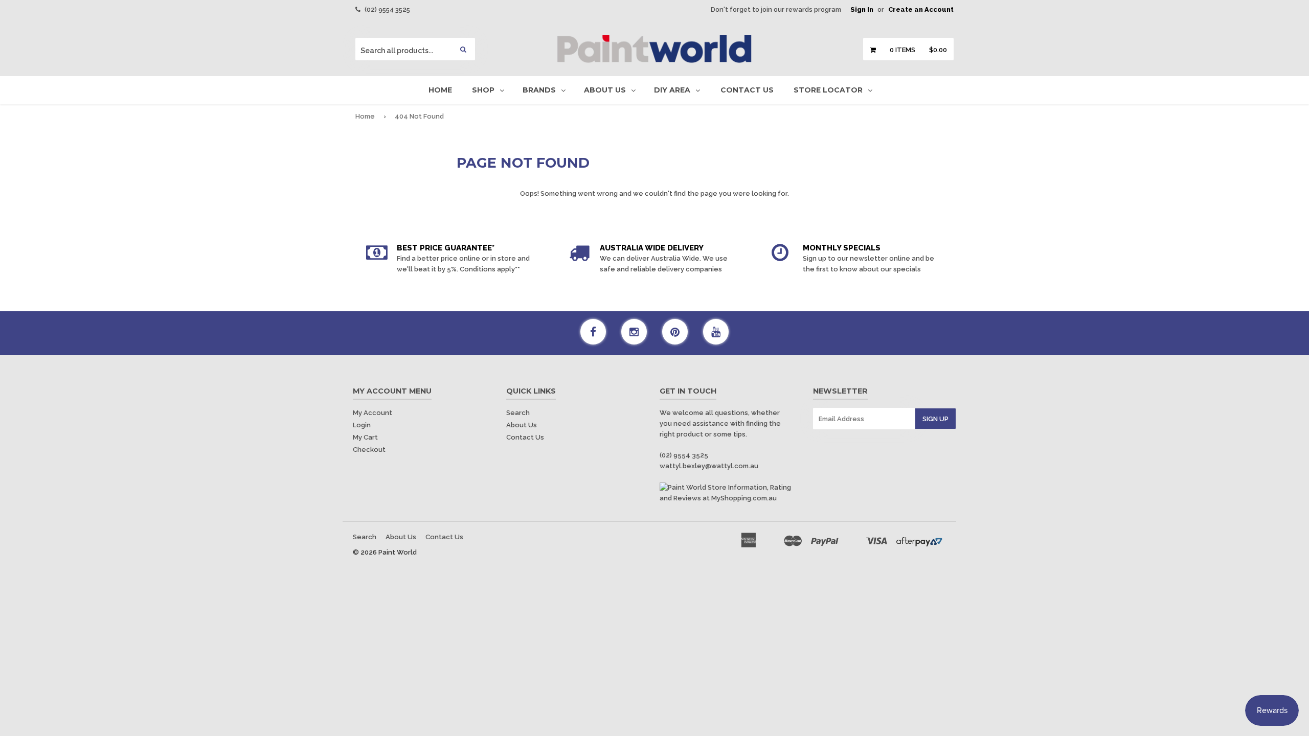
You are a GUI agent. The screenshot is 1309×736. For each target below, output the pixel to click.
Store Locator (828, 90)
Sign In (861, 9)
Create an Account (921, 9)
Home (440, 90)
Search (518, 413)
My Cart (365, 437)
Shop (483, 90)
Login (362, 425)
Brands (539, 90)
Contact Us (747, 90)
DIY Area (672, 90)
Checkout (369, 449)
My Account (372, 413)
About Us (605, 90)
